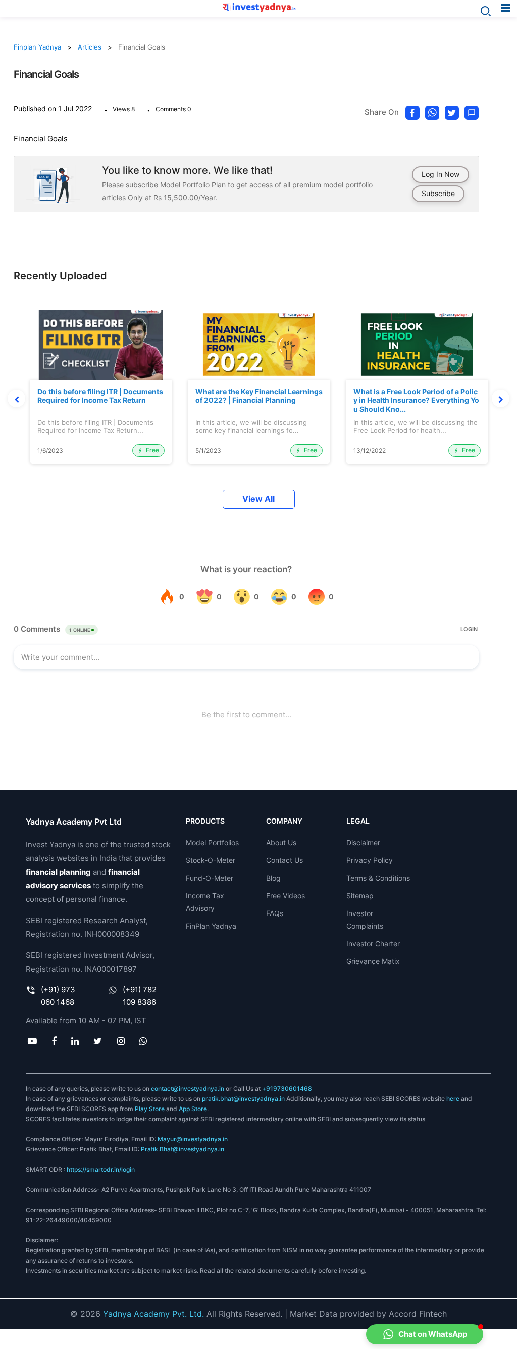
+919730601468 (287, 1088)
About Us (281, 842)
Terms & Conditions (378, 878)
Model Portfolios (212, 842)
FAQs (274, 913)
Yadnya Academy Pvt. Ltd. (153, 1314)
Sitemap (360, 895)
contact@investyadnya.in (187, 1088)
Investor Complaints (364, 919)
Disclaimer (363, 842)
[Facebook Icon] (53, 1041)
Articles (89, 47)
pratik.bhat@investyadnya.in (243, 1098)
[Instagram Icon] (120, 1041)
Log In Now (440, 174)
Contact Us (284, 860)
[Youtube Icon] (32, 1041)
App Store (193, 1109)
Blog (273, 878)
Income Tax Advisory (205, 901)
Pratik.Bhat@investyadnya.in (182, 1149)
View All (258, 499)
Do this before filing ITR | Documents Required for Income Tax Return (100, 396)
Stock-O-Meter (210, 860)
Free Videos (285, 895)
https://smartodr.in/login (101, 1169)
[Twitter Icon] (98, 1041)
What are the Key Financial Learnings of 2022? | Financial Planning (259, 396)
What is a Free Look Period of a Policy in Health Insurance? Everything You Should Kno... (416, 400)
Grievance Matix (373, 961)
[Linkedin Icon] (75, 1041)
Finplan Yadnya (37, 47)
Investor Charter (373, 943)
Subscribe (438, 193)
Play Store (150, 1109)
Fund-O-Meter (209, 878)
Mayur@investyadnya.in (193, 1139)
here (452, 1098)
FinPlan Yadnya (211, 926)
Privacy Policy (369, 860)
